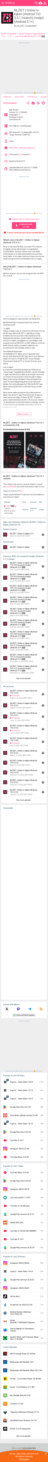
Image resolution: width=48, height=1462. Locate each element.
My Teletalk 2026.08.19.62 (20, 1395)
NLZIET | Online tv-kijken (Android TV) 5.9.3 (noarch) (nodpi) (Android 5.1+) (23, 588)
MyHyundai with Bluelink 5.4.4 (21, 1362)
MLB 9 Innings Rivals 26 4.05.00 (22, 1354)
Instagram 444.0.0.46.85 (19, 1288)
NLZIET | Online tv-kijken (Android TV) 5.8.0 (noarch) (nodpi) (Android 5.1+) (23, 634)
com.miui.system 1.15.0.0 (20, 1197)
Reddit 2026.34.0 (16, 1222)
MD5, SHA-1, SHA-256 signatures (22, 148)
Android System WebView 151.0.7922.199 (20, 1313)
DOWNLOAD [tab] (7, 97)
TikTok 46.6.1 (15, 1296)
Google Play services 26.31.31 (22, 1214)
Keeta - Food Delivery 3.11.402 (22, 1387)
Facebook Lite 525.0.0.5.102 (21, 1305)
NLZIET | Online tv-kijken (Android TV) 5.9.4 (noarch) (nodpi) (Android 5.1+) (23, 576)
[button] (27, 103)
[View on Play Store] (33, 103)
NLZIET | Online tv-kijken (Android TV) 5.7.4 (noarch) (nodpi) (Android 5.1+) (23, 657)
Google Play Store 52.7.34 (20, 1107)
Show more (23, 414)
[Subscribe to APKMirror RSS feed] (41, 1010)
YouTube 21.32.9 (16, 1239)
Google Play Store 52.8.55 (20, 1181)
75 (20, 115)
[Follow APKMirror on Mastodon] (18, 1010)
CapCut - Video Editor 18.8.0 (21, 1082)
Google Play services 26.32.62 (22, 1280)
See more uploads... (24, 678)
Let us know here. (29, 1448)
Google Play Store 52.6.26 (20, 1132)
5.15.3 (27, 429)
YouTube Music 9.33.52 (19, 1157)
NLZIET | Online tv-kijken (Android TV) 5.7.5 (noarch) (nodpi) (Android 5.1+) (23, 645)
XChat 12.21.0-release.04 (20, 1429)
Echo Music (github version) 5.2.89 (24, 1115)
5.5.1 (10, 36)
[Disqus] (24, 904)
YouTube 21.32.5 (16, 1140)
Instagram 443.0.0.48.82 (19, 1263)
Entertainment (10, 103)
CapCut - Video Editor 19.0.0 (21, 1099)
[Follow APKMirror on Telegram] (29, 1010)
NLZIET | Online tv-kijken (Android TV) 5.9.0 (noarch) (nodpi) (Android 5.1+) (23, 622)
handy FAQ (10, 487)
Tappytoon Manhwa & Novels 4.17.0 (24, 1412)
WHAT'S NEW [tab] (19, 97)
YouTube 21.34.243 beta (19, 1206)
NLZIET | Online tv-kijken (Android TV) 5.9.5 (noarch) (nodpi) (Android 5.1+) (23, 565)
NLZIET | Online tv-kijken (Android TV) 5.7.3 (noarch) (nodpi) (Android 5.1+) (23, 668)
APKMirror (10, 3)
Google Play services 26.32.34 (22, 1247)
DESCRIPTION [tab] (32, 97)
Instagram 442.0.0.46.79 (19, 1189)
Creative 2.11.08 (16, 1404)
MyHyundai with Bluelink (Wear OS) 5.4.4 (26, 1370)
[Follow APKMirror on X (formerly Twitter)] (6, 1010)
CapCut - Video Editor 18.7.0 (21, 1124)
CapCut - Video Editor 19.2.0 (21, 1271)
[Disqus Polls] (24, 841)
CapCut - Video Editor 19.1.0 (21, 1090)
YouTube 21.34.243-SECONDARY (23, 1231)
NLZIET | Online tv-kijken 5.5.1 (22, 534)
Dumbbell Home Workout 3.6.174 (23, 1420)
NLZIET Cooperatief (26, 26)
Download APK (25, 225)
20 (21, 154)
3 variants (16, 696)
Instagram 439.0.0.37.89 (19, 1149)
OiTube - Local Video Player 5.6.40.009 (25, 1379)
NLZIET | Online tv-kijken (20, 547)
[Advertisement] (24, 67)
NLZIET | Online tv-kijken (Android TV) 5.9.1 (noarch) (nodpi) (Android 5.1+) (23, 611)
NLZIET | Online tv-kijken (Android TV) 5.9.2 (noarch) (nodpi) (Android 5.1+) (23, 599)
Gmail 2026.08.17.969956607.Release (22, 1321)
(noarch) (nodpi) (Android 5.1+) (27, 36)
